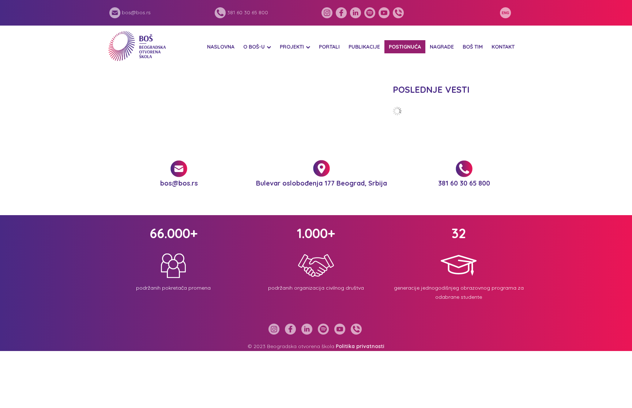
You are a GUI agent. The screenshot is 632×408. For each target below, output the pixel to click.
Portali (329, 46)
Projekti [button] (292, 46)
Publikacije (364, 46)
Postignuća (405, 46)
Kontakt (503, 46)
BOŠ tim (473, 46)
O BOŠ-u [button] (254, 46)
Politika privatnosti (360, 346)
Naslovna (220, 46)
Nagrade (442, 46)
